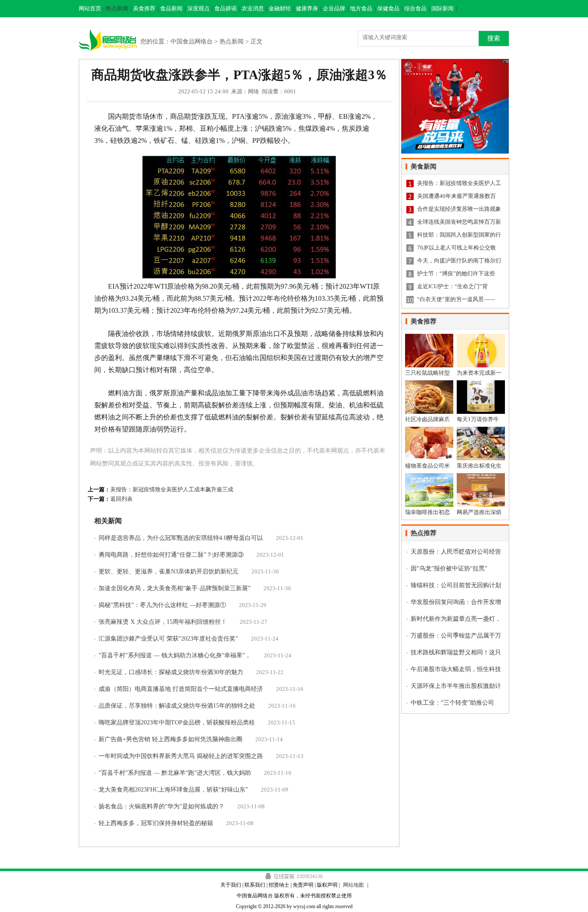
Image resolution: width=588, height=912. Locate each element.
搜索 (493, 38)
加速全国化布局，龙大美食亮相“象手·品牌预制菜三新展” (175, 588)
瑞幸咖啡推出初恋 (427, 512)
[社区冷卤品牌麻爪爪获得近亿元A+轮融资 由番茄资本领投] (429, 383)
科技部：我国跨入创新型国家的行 (459, 234)
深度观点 (198, 8)
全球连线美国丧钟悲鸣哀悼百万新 (459, 222)
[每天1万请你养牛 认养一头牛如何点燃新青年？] (481, 383)
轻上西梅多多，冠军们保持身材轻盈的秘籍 (156, 823)
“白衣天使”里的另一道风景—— (456, 299)
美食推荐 (144, 8)
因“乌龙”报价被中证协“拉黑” (449, 568)
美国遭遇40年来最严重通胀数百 (456, 196)
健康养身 (307, 8)
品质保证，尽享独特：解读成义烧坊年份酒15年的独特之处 (177, 705)
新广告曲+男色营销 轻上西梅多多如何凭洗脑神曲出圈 (170, 739)
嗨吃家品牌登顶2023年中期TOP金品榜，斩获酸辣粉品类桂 (177, 722)
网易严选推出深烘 (479, 512)
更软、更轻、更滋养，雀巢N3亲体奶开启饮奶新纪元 (168, 571)
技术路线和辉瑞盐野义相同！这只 (456, 652)
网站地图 (353, 885)
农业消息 (252, 8)
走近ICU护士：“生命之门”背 (452, 286)
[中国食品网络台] (108, 27)
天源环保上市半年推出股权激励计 (456, 686)
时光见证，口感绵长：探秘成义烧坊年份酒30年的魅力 (171, 672)
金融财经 (280, 8)
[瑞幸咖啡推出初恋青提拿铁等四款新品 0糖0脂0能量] (429, 476)
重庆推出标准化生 (479, 465)
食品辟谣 (225, 8)
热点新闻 (117, 8)
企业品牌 (334, 8)
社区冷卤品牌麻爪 (427, 419)
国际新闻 (442, 8)
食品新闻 (171, 8)
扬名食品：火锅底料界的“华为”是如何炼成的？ (161, 806)
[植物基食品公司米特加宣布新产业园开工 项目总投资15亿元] (429, 430)
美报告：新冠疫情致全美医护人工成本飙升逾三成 (171, 489)
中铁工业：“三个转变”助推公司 (452, 702)
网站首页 (90, 8)
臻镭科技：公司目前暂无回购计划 (456, 585)
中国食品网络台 (191, 41)
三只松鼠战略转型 (427, 373)
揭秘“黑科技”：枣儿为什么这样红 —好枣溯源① (162, 605)
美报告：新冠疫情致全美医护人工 (459, 183)
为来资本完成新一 (479, 373)
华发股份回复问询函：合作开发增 (456, 602)
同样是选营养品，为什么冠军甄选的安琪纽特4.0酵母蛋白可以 (181, 538)
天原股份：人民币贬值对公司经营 (456, 551)
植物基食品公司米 (427, 465)
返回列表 (121, 499)
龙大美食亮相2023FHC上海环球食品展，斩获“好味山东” (173, 789)
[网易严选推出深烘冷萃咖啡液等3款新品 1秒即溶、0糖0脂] (481, 476)
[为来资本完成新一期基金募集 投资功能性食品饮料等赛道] (481, 337)
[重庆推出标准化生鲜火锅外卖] (481, 430)
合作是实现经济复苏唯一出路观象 (459, 209)
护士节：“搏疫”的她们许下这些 (456, 273)
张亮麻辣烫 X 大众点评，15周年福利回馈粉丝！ (163, 622)
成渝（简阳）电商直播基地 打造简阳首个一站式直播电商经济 (181, 689)
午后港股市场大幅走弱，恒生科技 (456, 669)
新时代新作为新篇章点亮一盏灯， (456, 619)
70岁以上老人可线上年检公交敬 (456, 247)
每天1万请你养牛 (478, 419)
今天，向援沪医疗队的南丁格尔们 (459, 260)
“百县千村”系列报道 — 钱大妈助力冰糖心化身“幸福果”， (175, 655)
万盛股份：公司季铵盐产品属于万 (456, 635)
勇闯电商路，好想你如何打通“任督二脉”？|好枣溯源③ (171, 555)
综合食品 (415, 8)
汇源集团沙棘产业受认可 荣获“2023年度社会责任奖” (168, 638)
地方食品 (361, 8)
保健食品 (388, 8)
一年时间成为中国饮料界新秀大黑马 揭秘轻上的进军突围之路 (181, 756)
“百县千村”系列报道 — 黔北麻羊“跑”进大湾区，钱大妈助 (175, 773)
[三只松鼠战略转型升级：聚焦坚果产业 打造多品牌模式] (429, 337)
